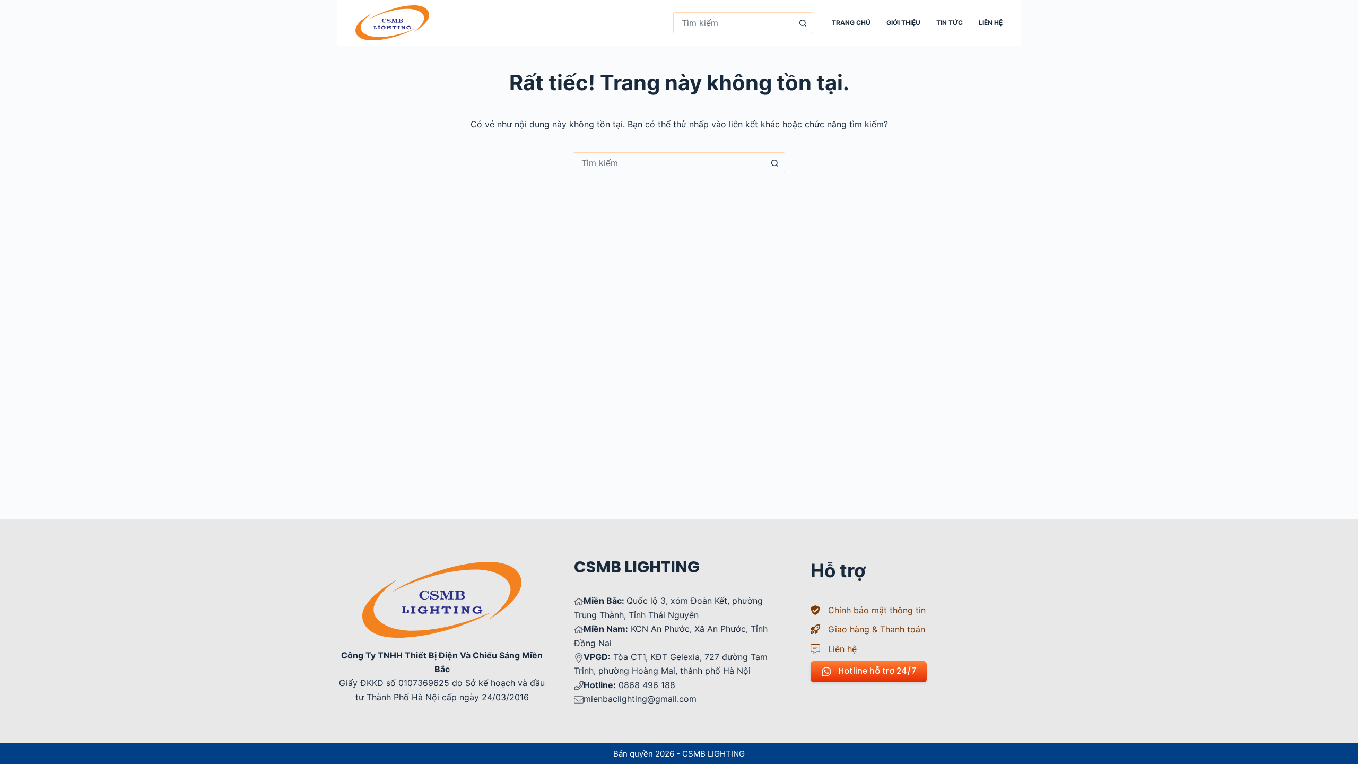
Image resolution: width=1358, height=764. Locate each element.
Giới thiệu (903, 23)
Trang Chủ (851, 23)
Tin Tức (949, 23)
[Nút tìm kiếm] (803, 23)
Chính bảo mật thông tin (877, 610)
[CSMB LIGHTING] (392, 22)
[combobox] (733, 22)
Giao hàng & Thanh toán (876, 629)
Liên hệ (991, 23)
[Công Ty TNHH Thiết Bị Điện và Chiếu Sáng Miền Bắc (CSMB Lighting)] (441, 568)
